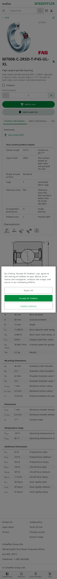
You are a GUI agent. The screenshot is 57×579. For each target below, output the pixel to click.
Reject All (28, 290)
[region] (28, 290)
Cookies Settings (28, 306)
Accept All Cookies (28, 298)
